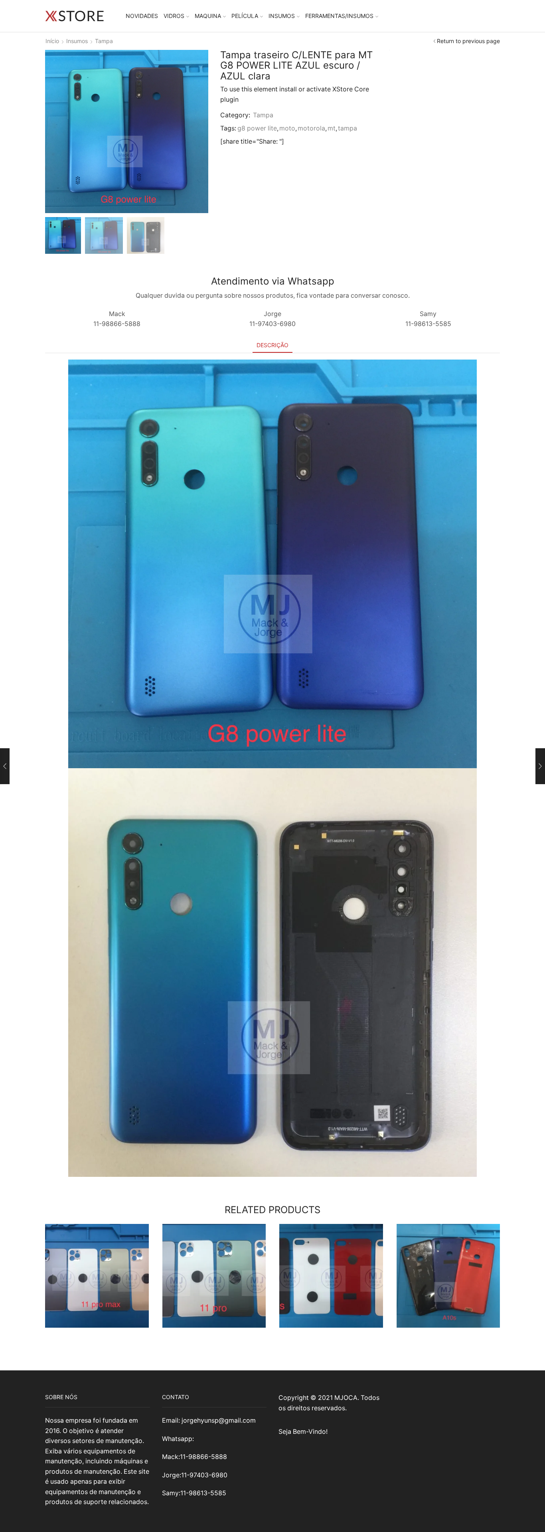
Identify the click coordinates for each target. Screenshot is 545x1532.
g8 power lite (257, 128)
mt (332, 128)
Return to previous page (468, 41)
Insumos (282, 15)
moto (287, 128)
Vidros (174, 15)
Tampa (104, 41)
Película (244, 15)
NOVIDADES (142, 15)
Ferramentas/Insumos (339, 15)
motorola (311, 128)
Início (52, 41)
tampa (347, 128)
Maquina (208, 15)
